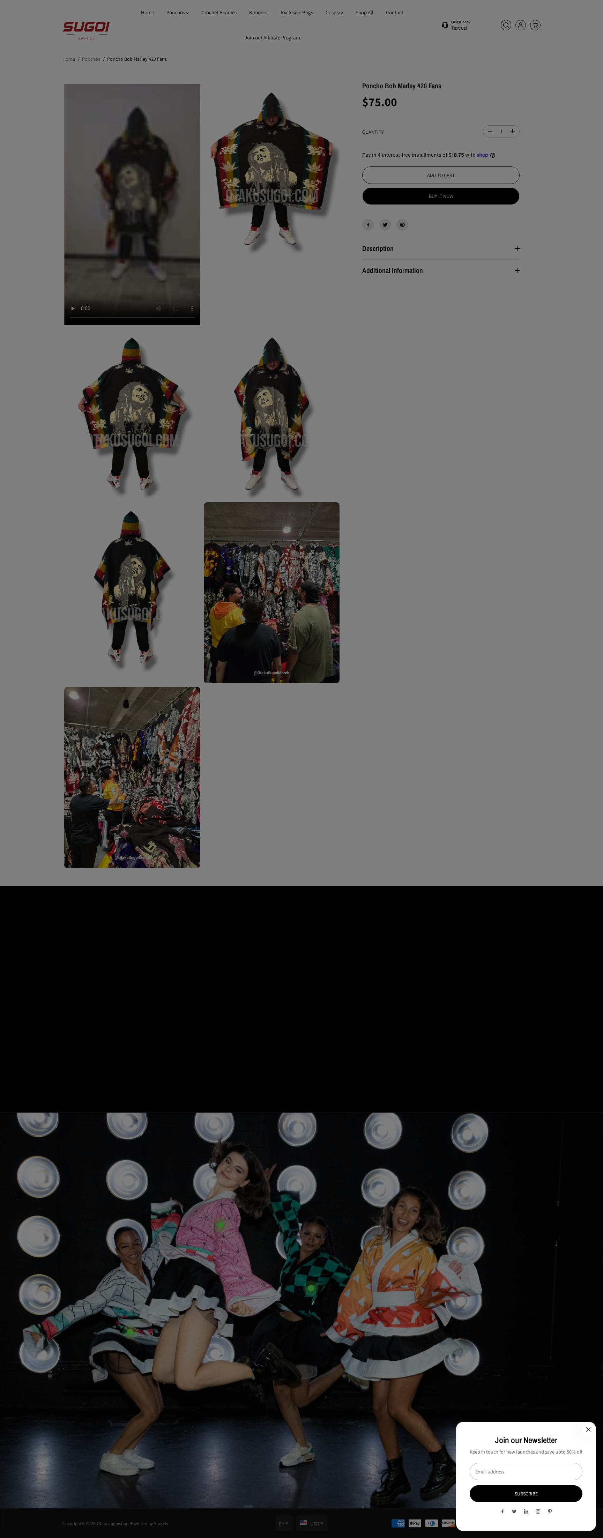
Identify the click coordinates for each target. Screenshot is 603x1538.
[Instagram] (538, 1511)
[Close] (588, 1429)
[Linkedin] (526, 1511)
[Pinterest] (550, 1511)
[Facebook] (502, 1511)
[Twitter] (514, 1511)
